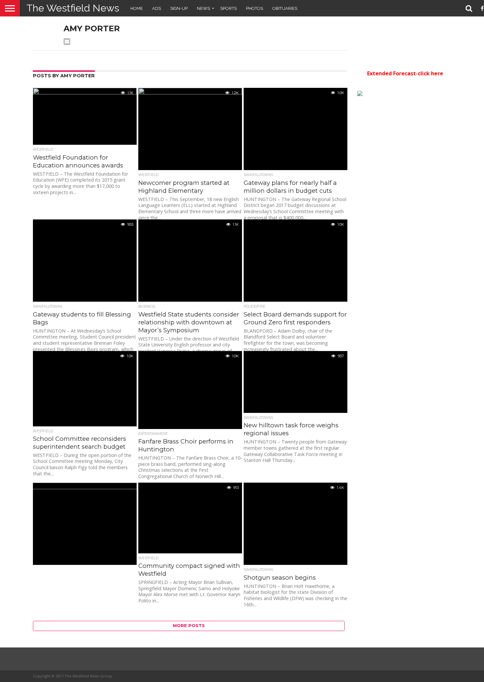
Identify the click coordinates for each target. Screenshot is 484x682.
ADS (156, 8)
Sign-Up (179, 8)
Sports (228, 8)
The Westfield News (72, 8)
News (203, 8)
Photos (254, 8)
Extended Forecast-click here (405, 73)
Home (136, 8)
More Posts (189, 625)
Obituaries (284, 8)
